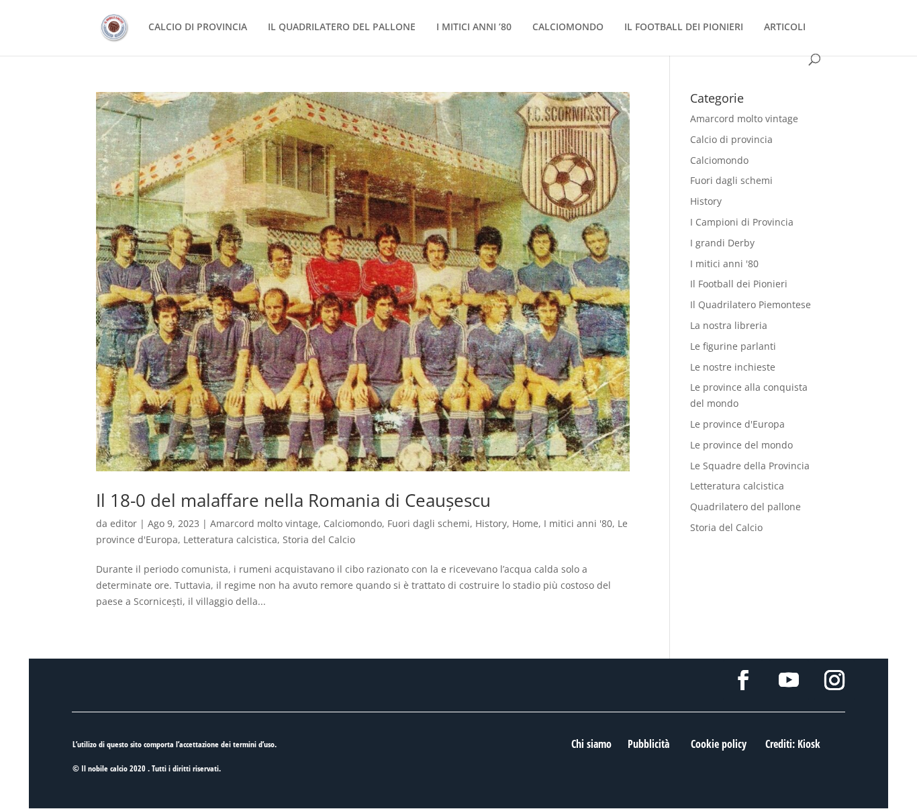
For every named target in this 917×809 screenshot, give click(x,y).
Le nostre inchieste (732, 367)
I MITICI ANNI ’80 (474, 27)
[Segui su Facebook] (743, 680)
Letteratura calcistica (230, 539)
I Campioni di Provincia (741, 222)
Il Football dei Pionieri (738, 283)
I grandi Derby (722, 242)
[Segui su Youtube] (789, 680)
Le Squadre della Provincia (750, 465)
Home (525, 523)
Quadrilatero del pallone (745, 506)
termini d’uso (254, 744)
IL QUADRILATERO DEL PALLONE (342, 27)
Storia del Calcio (319, 539)
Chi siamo (591, 743)
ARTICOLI (785, 27)
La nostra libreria (728, 325)
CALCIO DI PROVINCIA (197, 27)
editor (123, 523)
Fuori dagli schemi (428, 523)
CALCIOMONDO (568, 27)
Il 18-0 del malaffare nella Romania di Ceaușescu (293, 500)
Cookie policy (718, 743)
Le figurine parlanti (733, 346)
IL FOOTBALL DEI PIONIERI (683, 27)
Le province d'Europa (737, 424)
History (491, 523)
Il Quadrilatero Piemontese (750, 304)
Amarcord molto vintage (264, 523)
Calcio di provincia (731, 139)
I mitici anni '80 (578, 523)
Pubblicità (648, 743)
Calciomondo (353, 523)
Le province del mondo (741, 444)
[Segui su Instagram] (834, 680)
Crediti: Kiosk (792, 743)
